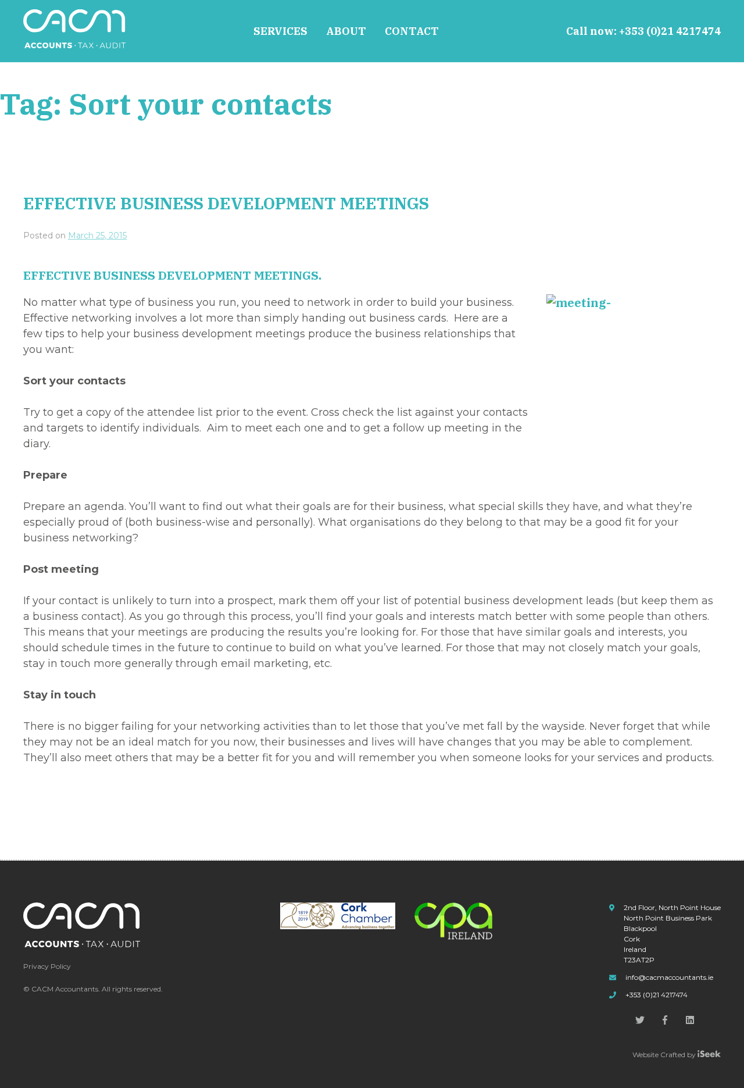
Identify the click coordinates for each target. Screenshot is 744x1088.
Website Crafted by (665, 1054)
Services (280, 31)
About (346, 31)
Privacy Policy (47, 966)
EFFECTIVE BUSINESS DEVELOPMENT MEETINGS (226, 203)
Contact (412, 31)
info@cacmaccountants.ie (669, 977)
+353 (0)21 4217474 (670, 31)
